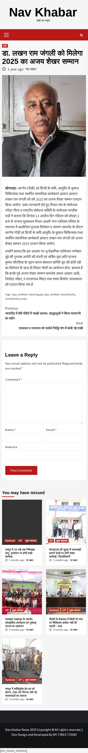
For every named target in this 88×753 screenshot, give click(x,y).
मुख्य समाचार (30, 540)
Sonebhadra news (16, 299)
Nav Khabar (43, 12)
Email (51, 430)
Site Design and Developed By (32, 734)
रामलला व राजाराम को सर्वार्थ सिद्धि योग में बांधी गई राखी (51, 325)
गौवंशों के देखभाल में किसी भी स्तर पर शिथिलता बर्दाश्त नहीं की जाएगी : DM (66, 623)
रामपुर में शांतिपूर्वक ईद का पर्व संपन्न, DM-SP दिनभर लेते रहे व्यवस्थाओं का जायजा (21, 692)
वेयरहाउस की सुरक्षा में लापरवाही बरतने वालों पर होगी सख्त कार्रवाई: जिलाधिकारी (65, 553)
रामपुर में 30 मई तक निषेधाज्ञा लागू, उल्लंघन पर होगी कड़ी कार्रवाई (20, 553)
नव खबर (30, 69)
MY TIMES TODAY (65, 734)
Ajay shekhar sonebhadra (59, 294)
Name (10, 430)
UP (5, 45)
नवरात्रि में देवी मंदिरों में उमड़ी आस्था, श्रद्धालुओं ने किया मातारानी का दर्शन (43, 313)
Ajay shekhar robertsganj (27, 294)
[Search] (81, 35)
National (10, 540)
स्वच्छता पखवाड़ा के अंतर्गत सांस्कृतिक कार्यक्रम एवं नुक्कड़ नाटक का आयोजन (20, 623)
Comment (13, 379)
